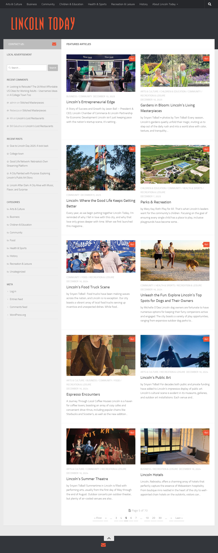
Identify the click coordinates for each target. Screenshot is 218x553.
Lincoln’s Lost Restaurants (30, 118)
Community (48, 4)
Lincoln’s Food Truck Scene (88, 287)
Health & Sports (97, 4)
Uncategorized (17, 271)
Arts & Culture (14, 4)
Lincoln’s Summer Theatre (87, 479)
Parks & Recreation (156, 202)
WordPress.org (18, 314)
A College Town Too (20, 95)
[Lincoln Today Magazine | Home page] (43, 23)
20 (153, 518)
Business (32, 4)
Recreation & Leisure (123, 4)
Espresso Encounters (83, 394)
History (143, 4)
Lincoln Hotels (152, 475)
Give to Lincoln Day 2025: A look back (29, 145)
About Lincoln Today (164, 4)
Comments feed (18, 307)
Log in (13, 291)
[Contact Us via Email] (54, 44)
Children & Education (71, 4)
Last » (179, 518)
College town (17, 153)
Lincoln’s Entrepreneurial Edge (90, 102)
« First (98, 518)
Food (84, 277)
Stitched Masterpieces (32, 102)
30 (160, 518)
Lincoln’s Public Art (156, 377)
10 (147, 518)
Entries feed (16, 299)
